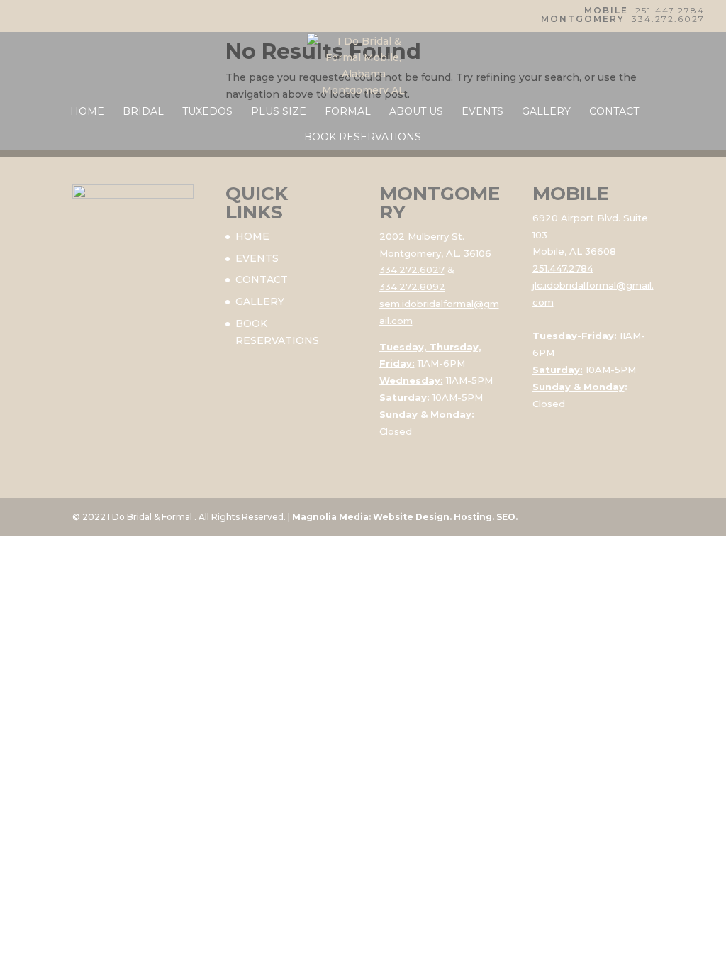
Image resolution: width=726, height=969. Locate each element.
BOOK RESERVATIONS (362, 137)
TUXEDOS (207, 112)
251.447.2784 (670, 10)
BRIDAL (143, 112)
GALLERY (546, 112)
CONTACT (614, 112)
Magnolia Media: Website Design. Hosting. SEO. (405, 516)
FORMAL (348, 112)
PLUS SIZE (278, 112)
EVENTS (482, 112)
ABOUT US (416, 112)
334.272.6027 (668, 18)
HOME (87, 112)
